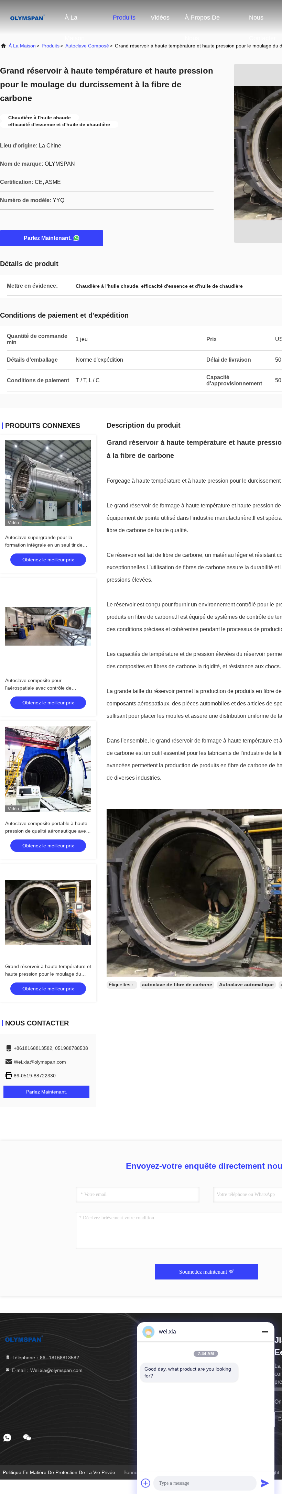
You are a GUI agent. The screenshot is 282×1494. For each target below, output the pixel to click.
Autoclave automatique (246, 984)
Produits (124, 17)
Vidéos (160, 17)
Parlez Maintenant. (48, 238)
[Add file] (146, 1483)
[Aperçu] (27, 17)
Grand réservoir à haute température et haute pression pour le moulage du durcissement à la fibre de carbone (48, 974)
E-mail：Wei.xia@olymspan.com (46, 1370)
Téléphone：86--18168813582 (44, 1357)
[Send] (264, 1483)
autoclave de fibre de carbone (177, 984)
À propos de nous (202, 21)
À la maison (75, 21)
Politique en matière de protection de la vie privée (59, 1472)
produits (50, 45)
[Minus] (265, 1332)
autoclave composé (87, 45)
